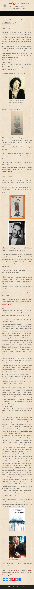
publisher (16, 167)
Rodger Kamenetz (19, 3)
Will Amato (24, 586)
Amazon (29, 167)
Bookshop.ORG (7, 172)
